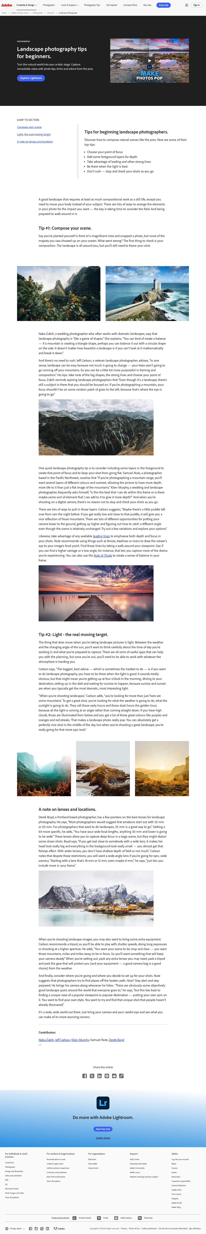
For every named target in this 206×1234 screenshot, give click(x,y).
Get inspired (111, 5)
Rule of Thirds (103, 555)
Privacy (124, 1228)
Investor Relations (179, 1185)
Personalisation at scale (56, 1159)
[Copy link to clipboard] (121, 1076)
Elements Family (12, 1189)
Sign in (196, 5)
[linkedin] (47, 1228)
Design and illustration (14, 1171)
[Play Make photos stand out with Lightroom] (149, 61)
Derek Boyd (116, 1040)
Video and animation (13, 1176)
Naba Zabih (46, 1040)
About (174, 1164)
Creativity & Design (25, 5)
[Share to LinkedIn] (99, 1076)
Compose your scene (29, 127)
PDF (6, 1180)
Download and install (138, 1164)
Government (93, 1168)
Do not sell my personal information (173, 1228)
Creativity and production (57, 1172)
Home (4, 13)
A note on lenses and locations (35, 141)
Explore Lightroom (31, 78)
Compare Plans (130, 5)
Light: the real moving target (34, 134)
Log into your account (180, 1159)
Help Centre (134, 1159)
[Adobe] (6, 5)
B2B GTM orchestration (56, 1177)
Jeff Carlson (62, 1040)
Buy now (147, 5)
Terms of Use (134, 1228)
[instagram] (36, 1228)
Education (92, 1159)
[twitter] (41, 1228)
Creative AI (9, 1162)
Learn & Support (68, 5)
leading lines (101, 536)
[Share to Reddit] (114, 1076)
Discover (50, 13)
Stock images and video (14, 1193)
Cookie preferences (149, 1228)
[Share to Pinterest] (107, 1076)
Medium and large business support (144, 1177)
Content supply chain (55, 1164)
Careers (175, 1168)
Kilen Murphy (80, 1040)
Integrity (175, 1198)
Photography (49, 5)
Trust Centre (176, 1194)
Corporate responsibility (181, 1181)
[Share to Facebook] (84, 1076)
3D (6, 1184)
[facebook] (30, 1228)
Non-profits (92, 1164)
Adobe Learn (135, 1172)
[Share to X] (92, 1076)
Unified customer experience (58, 1168)
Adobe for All (177, 1203)
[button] (186, 5)
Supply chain (177, 1190)
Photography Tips (92, 5)
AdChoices (197, 1228)
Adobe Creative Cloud (19, 13)
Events (174, 1172)
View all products (12, 1197)
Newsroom (176, 1177)
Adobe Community (137, 1168)
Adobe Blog (176, 1207)
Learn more (103, 1138)
